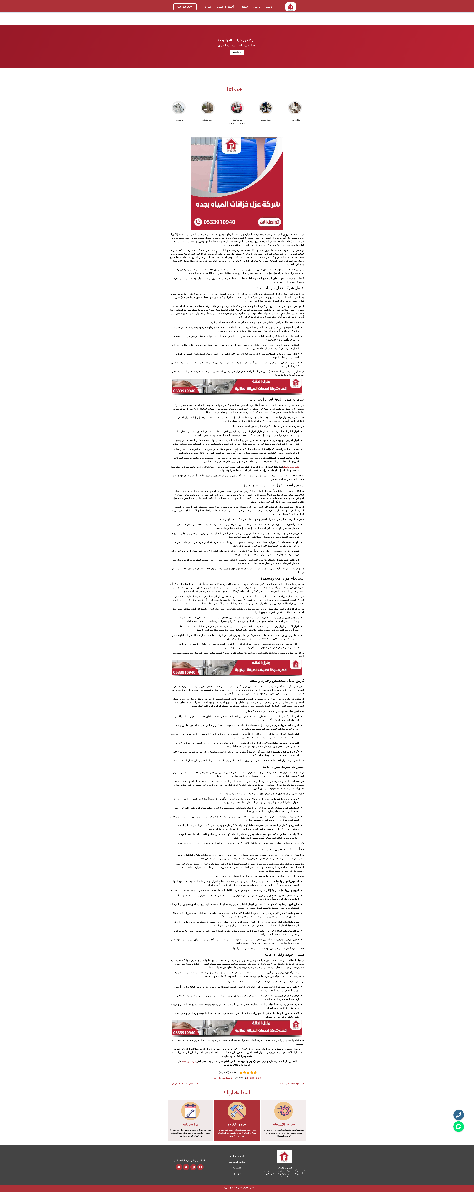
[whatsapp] (458, 1126)
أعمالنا (231, 7)
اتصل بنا (207, 7)
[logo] (290, 6)
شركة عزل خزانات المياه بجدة (237, 40)
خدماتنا (245, 7)
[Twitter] (186, 1167)
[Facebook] (200, 1167)
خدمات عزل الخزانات (221, 1078)
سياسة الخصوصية (237, 1162)
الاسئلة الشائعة (237, 1156)
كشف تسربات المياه (291, 467)
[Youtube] (179, 1167)
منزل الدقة (224, 1187)
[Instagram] (193, 1167)
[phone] (458, 1115)
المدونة (220, 7)
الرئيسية (269, 7)
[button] (229, 123)
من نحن (256, 7)
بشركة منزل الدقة (189, 1061)
